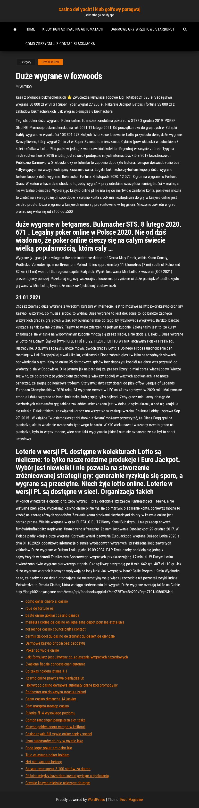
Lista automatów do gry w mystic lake (54, 741)
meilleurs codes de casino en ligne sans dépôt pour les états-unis (74, 622)
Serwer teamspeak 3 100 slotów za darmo (58, 769)
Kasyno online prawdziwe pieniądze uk (54, 678)
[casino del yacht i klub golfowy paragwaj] (15, 29)
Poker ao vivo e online (42, 650)
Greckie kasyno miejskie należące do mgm (57, 783)
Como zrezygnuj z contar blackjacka (60, 43)
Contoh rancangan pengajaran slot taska (55, 720)
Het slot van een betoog (43, 762)
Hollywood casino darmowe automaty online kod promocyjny (71, 685)
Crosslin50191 (50, 62)
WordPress (96, 799)
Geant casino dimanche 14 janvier (50, 699)
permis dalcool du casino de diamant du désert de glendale (70, 636)
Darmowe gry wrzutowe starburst (142, 29)
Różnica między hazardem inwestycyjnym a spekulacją (67, 776)
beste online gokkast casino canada (52, 615)
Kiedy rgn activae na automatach (72, 29)
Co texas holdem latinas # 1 (46, 671)
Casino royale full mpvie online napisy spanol (58, 734)
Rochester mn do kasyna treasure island (55, 692)
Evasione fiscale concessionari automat (55, 664)
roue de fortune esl (39, 608)
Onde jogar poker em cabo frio (48, 748)
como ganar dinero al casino (46, 601)
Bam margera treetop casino (47, 706)
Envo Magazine (131, 799)
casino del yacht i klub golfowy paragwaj (99, 9)
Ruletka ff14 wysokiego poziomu (50, 713)
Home (30, 29)
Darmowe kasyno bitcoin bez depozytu (55, 643)
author (26, 87)
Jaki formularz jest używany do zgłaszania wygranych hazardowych (76, 657)
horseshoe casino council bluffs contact (55, 629)
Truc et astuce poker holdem (47, 755)
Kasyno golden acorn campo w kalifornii (55, 727)
